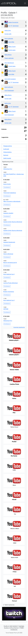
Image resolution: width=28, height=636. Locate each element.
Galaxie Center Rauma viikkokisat (12, 222)
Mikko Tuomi (12, 46)
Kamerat (5, 155)
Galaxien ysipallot (8, 213)
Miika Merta (8, 55)
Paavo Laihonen (9, 58)
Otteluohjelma (7, 152)
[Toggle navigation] (25, 3)
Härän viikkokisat (8, 254)
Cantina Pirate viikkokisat (10, 283)
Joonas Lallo (8, 34)
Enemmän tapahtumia (19, 327)
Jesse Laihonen (9, 38)
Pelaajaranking (7, 146)
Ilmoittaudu (7, 187)
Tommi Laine (11, 50)
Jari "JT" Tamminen (13, 26)
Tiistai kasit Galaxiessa (9, 193)
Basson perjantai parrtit (10, 262)
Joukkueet (6, 149)
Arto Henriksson (9, 63)
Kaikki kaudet (7, 158)
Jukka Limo (8, 30)
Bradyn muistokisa (8, 291)
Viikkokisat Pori (7, 169)
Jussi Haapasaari (9, 90)
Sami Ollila (11, 42)
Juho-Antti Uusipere (10, 79)
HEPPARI (5, 309)
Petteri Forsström (13, 22)
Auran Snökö (7, 184)
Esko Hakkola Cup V (9, 274)
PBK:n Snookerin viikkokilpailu (11, 201)
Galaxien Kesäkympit (9, 242)
